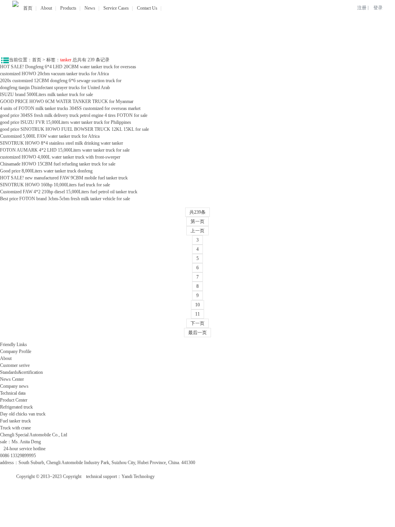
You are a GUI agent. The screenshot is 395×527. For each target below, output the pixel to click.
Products (68, 8)
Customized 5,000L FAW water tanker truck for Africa (50, 136)
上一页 (197, 230)
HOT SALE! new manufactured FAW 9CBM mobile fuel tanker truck (64, 178)
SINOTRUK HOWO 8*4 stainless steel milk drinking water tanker (61, 143)
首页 (27, 8)
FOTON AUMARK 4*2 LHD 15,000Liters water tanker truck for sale (65, 150)
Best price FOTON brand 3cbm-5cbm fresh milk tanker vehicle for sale (65, 198)
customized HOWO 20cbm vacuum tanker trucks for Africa (54, 73)
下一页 (197, 323)
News (89, 8)
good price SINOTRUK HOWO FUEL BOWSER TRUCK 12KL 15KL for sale (74, 129)
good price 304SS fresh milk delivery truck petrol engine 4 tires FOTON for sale (73, 115)
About (46, 8)
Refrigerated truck (16, 407)
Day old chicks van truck (23, 414)
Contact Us (147, 8)
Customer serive (15, 365)
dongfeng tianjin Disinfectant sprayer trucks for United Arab (55, 87)
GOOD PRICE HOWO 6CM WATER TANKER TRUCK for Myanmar (66, 101)
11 (197, 314)
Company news (14, 386)
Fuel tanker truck (15, 421)
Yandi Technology (138, 476)
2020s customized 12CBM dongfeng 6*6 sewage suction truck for (61, 80)
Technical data (12, 393)
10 (197, 304)
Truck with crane (15, 428)
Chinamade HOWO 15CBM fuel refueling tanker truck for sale (57, 164)
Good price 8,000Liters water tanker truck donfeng (46, 171)
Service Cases (116, 8)
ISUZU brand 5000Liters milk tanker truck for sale (46, 94)
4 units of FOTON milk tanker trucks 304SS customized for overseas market (70, 108)
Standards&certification (21, 372)
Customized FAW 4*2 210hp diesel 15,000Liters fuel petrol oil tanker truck (68, 191)
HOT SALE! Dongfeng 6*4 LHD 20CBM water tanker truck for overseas (68, 66)
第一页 (197, 221)
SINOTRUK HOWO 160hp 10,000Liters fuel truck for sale (55, 184)
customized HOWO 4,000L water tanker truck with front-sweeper (60, 157)
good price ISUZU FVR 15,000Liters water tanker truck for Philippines (66, 122)
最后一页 (197, 332)
